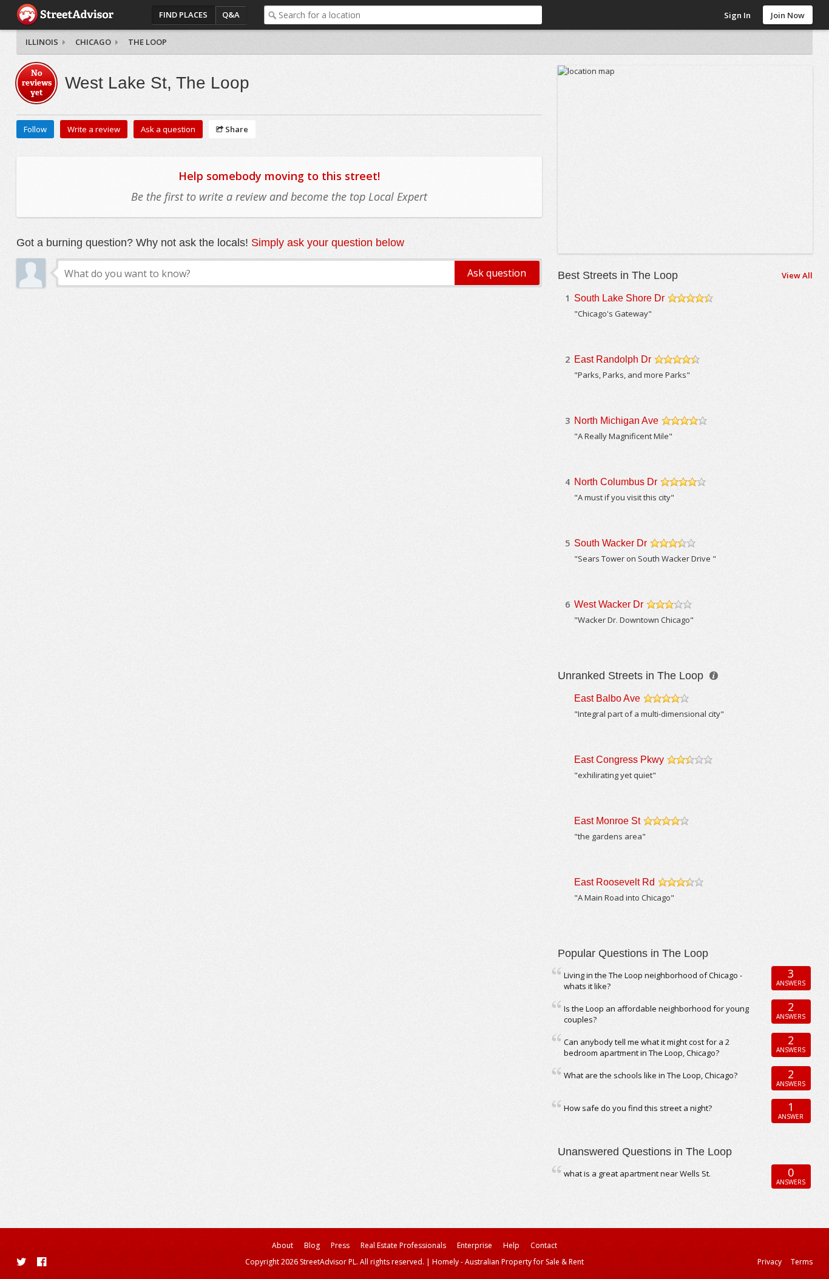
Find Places (183, 14)
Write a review (93, 129)
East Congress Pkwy (619, 759)
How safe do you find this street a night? (638, 1108)
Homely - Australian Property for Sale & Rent (508, 1262)
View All (797, 275)
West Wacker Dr (608, 604)
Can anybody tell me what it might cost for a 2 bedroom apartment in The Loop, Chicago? (646, 1047)
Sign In (737, 15)
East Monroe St (607, 821)
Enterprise (474, 1245)
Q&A (231, 14)
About (282, 1245)
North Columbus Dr (615, 482)
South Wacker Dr (610, 543)
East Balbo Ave (607, 698)
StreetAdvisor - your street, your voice (64, 15)
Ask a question (168, 129)
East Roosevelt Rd (614, 882)
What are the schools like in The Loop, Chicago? (650, 1075)
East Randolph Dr (612, 359)
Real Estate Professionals (403, 1245)
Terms (802, 1262)
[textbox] (410, 14)
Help (511, 1245)
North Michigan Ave (616, 420)
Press (340, 1245)
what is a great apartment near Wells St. (637, 1173)
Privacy (769, 1262)
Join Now (788, 15)
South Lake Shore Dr (619, 298)
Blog (312, 1245)
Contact (543, 1245)
